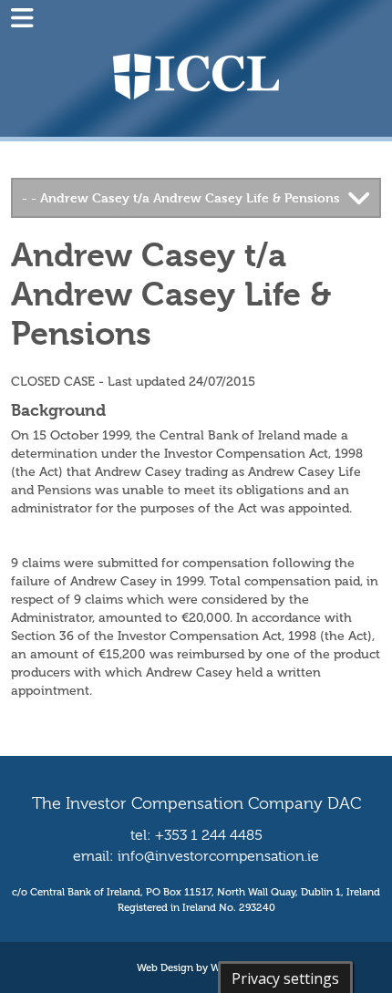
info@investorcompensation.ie (218, 856)
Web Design (165, 967)
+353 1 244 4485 (209, 835)
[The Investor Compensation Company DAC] (196, 75)
